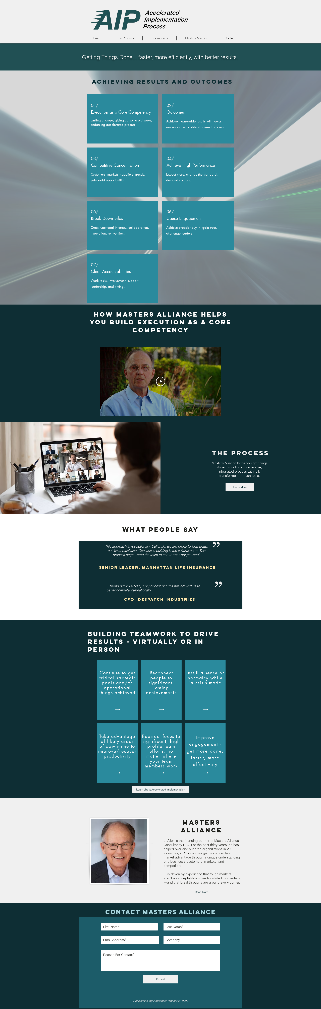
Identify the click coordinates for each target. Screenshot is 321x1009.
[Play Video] (160, 381)
